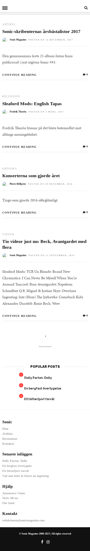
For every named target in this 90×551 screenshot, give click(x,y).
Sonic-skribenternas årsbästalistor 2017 (41, 31)
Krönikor (8, 443)
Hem (5, 428)
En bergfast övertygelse (42, 388)
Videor (8, 234)
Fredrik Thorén (18, 111)
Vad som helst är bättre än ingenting (25, 476)
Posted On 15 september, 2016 (51, 255)
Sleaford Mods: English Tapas (32, 103)
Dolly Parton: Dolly (38, 377)
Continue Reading (19, 74)
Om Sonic (8, 503)
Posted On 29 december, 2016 (50, 184)
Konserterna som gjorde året (31, 175)
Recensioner (9, 438)
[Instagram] (48, 542)
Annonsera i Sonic (13, 493)
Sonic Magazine (18, 39)
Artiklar (7, 433)
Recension (11, 96)
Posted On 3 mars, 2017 (46, 112)
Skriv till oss (10, 498)
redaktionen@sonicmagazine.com (23, 520)
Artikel (9, 24)
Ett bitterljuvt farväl (39, 399)
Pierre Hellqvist (18, 183)
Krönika (9, 168)
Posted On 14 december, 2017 (50, 40)
